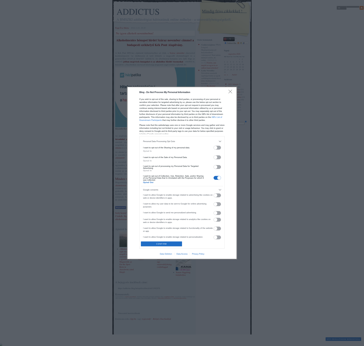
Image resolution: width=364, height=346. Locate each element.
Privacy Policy (198, 254)
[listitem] (182, 141)
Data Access (182, 254)
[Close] (231, 92)
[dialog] (182, 173)
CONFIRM (161, 244)
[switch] (217, 148)
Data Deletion (166, 254)
